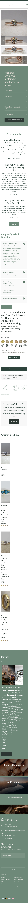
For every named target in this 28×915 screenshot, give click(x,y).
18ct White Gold (20, 345)
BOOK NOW (14, 421)
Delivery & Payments (18, 879)
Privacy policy (17, 886)
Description (8, 91)
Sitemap (16, 888)
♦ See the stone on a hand (14, 363)
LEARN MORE (14, 769)
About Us (3, 877)
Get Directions (8, 838)
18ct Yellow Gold (11, 345)
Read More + (8, 331)
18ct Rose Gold (16, 345)
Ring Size (7, 102)
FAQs (2, 881)
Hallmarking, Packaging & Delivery (12, 108)
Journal (6, 754)
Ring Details (8, 96)
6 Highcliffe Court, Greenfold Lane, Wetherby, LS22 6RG (13, 834)
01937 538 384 (8, 825)
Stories (2, 888)
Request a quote (14, 357)
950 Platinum (25, 345)
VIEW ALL (14, 224)
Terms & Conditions (18, 883)
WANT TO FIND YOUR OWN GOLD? (14, 787)
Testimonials (4, 883)
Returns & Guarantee (18, 881)
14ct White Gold (7, 345)
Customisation (9, 114)
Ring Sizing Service (18, 877)
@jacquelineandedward (16, 797)
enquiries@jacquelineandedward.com (14, 830)
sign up (13, 869)
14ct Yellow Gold (2, 345)
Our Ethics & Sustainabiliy (14, 119)
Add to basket (15, 369)
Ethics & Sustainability (6, 879)
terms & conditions (8, 263)
